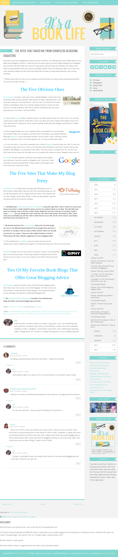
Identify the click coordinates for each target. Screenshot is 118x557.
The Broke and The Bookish (100, 382)
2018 (96, 194)
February (98, 336)
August (97, 236)
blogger (35, 311)
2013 (96, 345)
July (96, 241)
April (96, 255)
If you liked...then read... (66, 2)
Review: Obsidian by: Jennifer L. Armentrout (102, 296)
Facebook (12, 307)
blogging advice (45, 311)
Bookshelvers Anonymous (99, 365)
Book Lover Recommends (99, 363)
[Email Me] (105, 67)
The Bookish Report (98, 284)
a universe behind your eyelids (20, 311)
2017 (96, 199)
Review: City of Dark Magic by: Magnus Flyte (102, 288)
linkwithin (45, 314)
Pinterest (38, 307)
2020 (96, 185)
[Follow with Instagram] (114, 67)
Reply (78, 362)
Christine (14, 354)
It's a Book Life (22, 553)
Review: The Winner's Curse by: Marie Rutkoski (102, 262)
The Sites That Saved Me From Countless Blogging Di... (102, 267)
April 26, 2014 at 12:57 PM (18, 356)
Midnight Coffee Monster (99, 374)
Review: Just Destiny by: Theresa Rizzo (103, 326)
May (96, 250)
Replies (10, 365)
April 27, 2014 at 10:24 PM (18, 391)
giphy (23, 314)
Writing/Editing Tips (12, 8)
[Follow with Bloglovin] (96, 67)
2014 (96, 213)
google (38, 314)
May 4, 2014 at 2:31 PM (19, 453)
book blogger (65, 311)
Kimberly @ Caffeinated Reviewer (23, 389)
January (97, 340)
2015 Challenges (90, 2)
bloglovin (56, 311)
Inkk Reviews (94, 371)
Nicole (12, 424)
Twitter (20, 307)
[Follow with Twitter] (92, 67)
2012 (96, 350)
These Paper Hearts (107, 553)
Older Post (78, 504)
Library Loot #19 (97, 292)
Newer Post (6, 504)
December (98, 217)
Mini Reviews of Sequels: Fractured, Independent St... (101, 313)
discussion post (15, 314)
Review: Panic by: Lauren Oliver (102, 271)
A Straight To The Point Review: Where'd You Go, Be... (102, 280)
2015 (96, 208)
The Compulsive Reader (98, 385)
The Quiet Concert (96, 387)
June (96, 245)
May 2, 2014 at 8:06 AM (17, 426)
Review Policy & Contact (23, 2)
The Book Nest (95, 379)
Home (5, 2)
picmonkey (54, 314)
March (97, 331)
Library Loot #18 (97, 309)
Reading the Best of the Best (100, 376)
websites (68, 314)
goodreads (30, 314)
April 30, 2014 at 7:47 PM (20, 371)
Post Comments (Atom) (19, 512)
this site (10, 213)
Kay (13, 370)
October (98, 227)
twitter (61, 314)
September (99, 231)
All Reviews (45, 2)
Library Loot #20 (97, 258)
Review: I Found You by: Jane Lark (101, 305)
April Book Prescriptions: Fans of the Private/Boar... (103, 321)
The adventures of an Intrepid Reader (101, 391)
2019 (96, 189)
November (98, 222)
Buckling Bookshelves (98, 368)
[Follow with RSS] (110, 67)
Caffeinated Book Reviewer (19, 298)
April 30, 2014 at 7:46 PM (20, 407)
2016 (96, 203)
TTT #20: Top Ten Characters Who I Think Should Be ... (102, 275)
